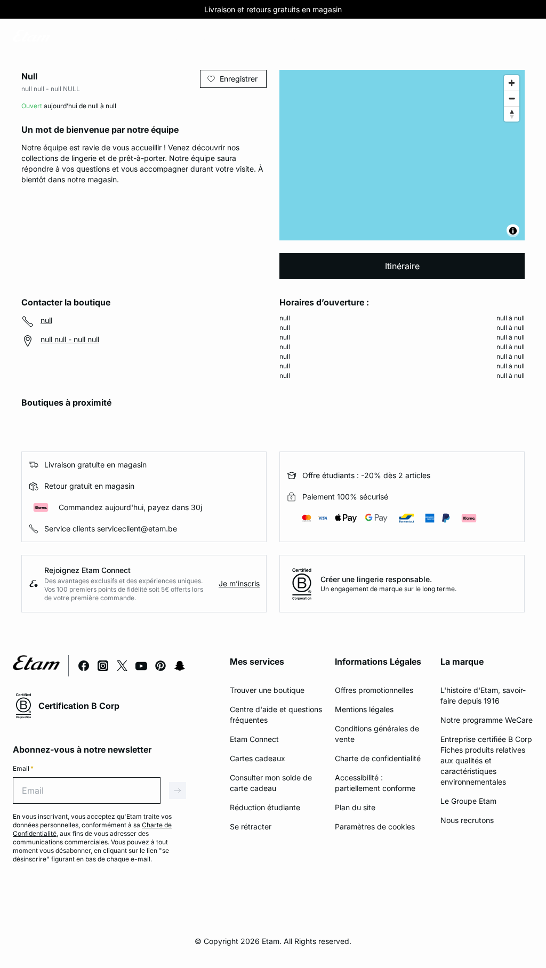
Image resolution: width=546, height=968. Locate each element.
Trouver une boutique (267, 690)
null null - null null (70, 339)
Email (23, 768)
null (46, 320)
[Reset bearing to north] (511, 114)
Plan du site (355, 807)
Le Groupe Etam (468, 800)
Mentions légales (364, 709)
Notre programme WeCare (486, 719)
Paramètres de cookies (375, 826)
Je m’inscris (239, 583)
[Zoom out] (511, 98)
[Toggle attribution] (513, 230)
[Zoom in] (511, 83)
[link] (76, 38)
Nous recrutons (467, 820)
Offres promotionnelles (374, 690)
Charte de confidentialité (378, 758)
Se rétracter (250, 826)
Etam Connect (254, 739)
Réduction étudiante (265, 807)
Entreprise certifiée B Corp (486, 739)
